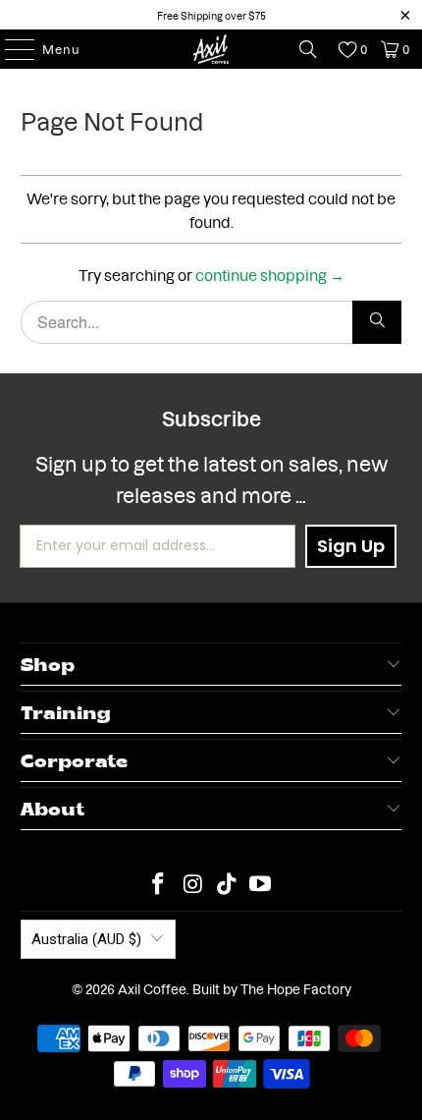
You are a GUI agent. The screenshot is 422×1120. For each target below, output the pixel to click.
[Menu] (10, 49)
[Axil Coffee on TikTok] (227, 883)
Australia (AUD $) (86, 939)
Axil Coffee (152, 988)
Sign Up (351, 545)
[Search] (308, 49)
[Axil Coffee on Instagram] (193, 883)
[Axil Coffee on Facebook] (159, 883)
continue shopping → (269, 273)
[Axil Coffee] (211, 49)
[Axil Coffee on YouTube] (261, 883)
